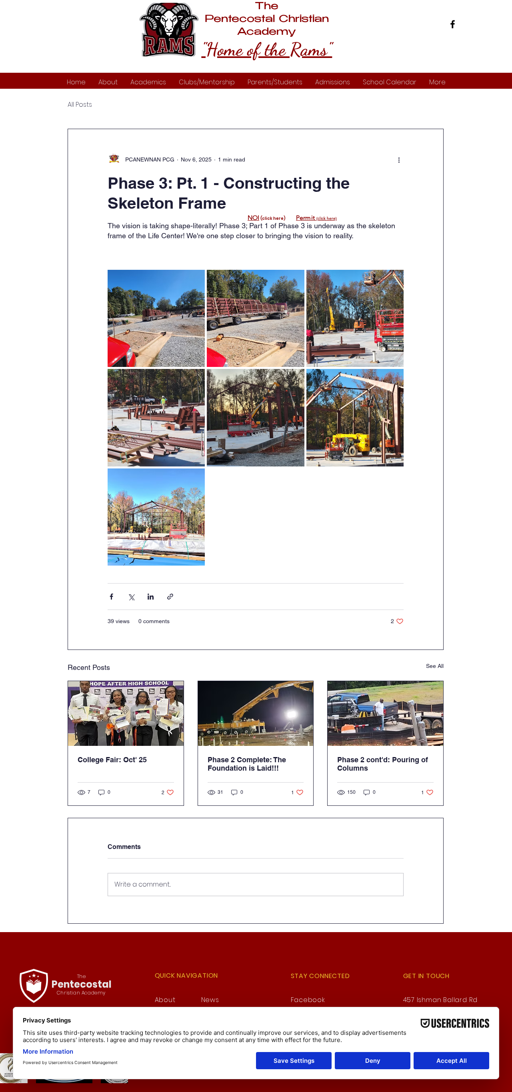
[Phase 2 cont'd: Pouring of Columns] (385, 713)
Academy (266, 32)
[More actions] (399, 159)
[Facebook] (452, 24)
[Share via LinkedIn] (150, 596)
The (266, 7)
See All (435, 666)
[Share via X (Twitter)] (131, 596)
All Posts (80, 104)
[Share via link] (170, 596)
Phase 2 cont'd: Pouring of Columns (382, 763)
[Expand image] (156, 318)
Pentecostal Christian (267, 19)
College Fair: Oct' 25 (112, 759)
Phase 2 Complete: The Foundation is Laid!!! (247, 763)
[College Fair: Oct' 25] (126, 713)
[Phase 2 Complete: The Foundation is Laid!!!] (256, 713)
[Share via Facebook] (111, 596)
